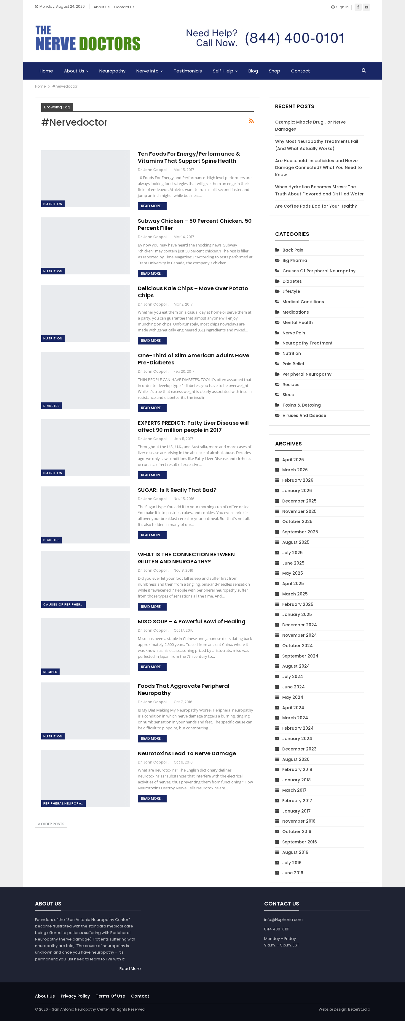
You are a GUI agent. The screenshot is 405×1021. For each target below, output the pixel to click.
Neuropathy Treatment (308, 343)
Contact (300, 71)
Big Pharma (295, 260)
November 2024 (299, 635)
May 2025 (292, 573)
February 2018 (297, 769)
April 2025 (293, 584)
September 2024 (300, 656)
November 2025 (299, 511)
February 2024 (298, 728)
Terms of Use (110, 996)
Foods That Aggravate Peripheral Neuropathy (183, 689)
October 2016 (296, 831)
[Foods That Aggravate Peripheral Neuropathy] (85, 710)
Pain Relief (293, 364)
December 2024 (299, 625)
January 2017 (296, 811)
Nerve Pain (294, 333)
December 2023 (299, 749)
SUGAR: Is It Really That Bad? (177, 490)
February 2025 (297, 604)
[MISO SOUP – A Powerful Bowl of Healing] (85, 646)
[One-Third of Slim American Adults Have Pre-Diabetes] (85, 380)
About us (45, 996)
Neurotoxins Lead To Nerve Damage (187, 753)
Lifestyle (291, 291)
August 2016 (295, 852)
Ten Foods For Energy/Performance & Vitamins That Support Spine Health (189, 157)
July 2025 (292, 553)
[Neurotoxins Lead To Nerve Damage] (85, 778)
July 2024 (292, 676)
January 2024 (297, 739)
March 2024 (295, 718)
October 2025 (297, 521)
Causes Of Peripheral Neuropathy (64, 604)
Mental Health (298, 322)
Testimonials (188, 71)
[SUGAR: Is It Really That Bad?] (85, 514)
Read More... (152, 205)
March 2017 (294, 790)
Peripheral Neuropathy (64, 803)
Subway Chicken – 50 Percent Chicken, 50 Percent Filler (195, 224)
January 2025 (297, 614)
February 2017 (297, 801)
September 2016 (299, 842)
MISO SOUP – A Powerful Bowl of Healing (191, 621)
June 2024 (293, 687)
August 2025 (296, 542)
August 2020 (296, 759)
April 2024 (293, 708)
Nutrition (53, 203)
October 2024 (297, 646)
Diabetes (51, 405)
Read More (130, 968)
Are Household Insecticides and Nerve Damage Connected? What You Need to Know (318, 168)
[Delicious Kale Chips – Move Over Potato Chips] (85, 313)
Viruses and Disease (304, 415)
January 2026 (297, 491)
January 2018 (296, 780)
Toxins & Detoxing (302, 405)
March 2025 (295, 594)
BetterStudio (359, 1009)
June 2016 (292, 873)
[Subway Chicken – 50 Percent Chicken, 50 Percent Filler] (85, 245)
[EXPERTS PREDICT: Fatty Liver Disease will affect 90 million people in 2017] (85, 447)
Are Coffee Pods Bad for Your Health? (316, 206)
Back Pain (293, 250)
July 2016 (292, 863)
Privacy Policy (75, 996)
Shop (274, 71)
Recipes (50, 671)
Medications (296, 312)
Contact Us (124, 7)
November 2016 (298, 821)
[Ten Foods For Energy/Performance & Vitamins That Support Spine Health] (85, 178)
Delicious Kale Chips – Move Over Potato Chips (193, 292)
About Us (102, 7)
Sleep (288, 395)
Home (46, 71)
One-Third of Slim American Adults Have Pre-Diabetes (193, 359)
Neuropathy (112, 71)
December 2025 (299, 501)
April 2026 (293, 460)
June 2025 (293, 563)
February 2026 (297, 480)
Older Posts (52, 823)
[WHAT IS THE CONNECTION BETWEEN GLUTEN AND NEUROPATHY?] (85, 579)
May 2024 (292, 697)
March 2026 (295, 470)
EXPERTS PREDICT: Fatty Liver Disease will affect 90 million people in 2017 (193, 426)
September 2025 (300, 532)
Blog (253, 71)
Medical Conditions (303, 302)
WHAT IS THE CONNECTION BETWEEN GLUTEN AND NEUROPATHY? (186, 558)
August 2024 (296, 666)
